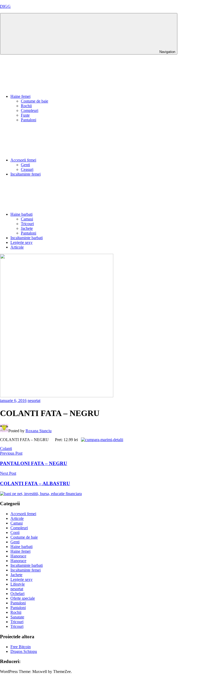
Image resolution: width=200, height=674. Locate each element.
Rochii (26, 106)
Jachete (27, 228)
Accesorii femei (23, 160)
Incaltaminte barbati (26, 238)
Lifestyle (17, 584)
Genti (25, 165)
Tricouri (27, 223)
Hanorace (18, 556)
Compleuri (29, 110)
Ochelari (17, 593)
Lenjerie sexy (21, 242)
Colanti (6, 448)
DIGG (5, 6)
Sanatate (17, 617)
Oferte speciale (22, 598)
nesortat (34, 400)
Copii (15, 532)
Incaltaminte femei (25, 174)
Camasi (27, 219)
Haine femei (20, 96)
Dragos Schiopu (23, 651)
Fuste (25, 115)
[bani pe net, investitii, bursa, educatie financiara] (41, 493)
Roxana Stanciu (39, 431)
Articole (17, 247)
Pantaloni (28, 120)
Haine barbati (21, 214)
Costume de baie (34, 101)
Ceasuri (27, 169)
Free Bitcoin (20, 647)
